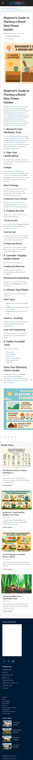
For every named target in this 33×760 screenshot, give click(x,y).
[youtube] (13, 661)
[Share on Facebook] (5, 437)
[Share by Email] (15, 437)
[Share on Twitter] (8, 437)
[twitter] (8, 661)
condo (4, 672)
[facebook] (4, 661)
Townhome (5, 685)
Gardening (8, 8)
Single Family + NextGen (9, 683)
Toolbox (4, 697)
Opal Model (16, 745)
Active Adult (5, 669)
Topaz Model (16, 722)
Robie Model (16, 737)
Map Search (5, 703)
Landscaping (14, 8)
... (14, 482)
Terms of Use (6, 713)
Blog (3, 699)
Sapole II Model (17, 730)
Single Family (6, 680)
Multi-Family (5, 675)
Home (2, 8)
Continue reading (7, 485)
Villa (3, 688)
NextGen (4, 677)
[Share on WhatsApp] (12, 437)
